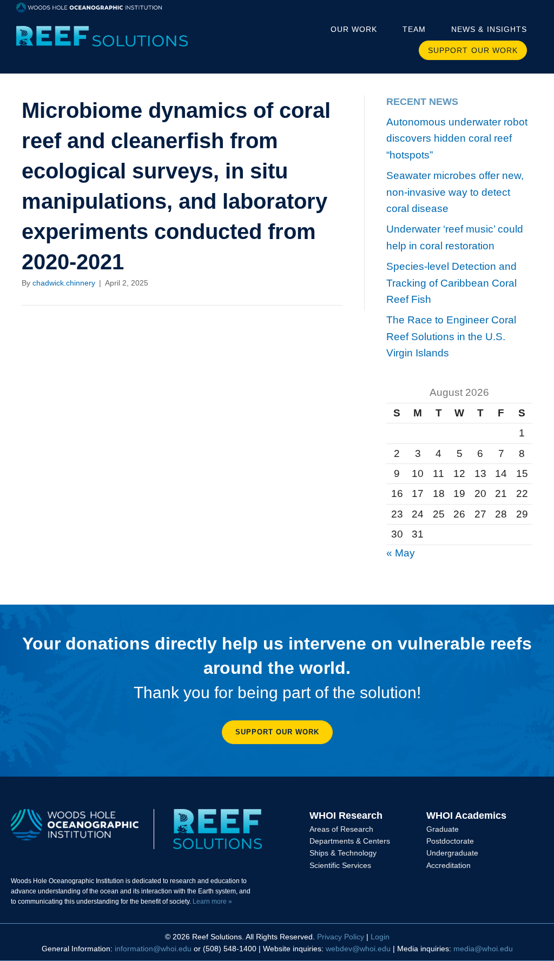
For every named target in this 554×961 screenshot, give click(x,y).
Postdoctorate (450, 841)
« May (400, 553)
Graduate (442, 829)
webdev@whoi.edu (358, 948)
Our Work (354, 29)
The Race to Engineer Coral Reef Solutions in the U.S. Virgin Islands (451, 336)
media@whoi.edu (483, 948)
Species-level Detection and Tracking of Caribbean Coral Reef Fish (451, 283)
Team (414, 29)
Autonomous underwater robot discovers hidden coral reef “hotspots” (456, 138)
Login (380, 936)
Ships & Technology (343, 853)
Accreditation (448, 865)
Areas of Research (341, 829)
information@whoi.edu (153, 948)
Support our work (473, 50)
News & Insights (489, 29)
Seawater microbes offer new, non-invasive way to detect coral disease (455, 192)
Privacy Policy (340, 936)
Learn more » (212, 901)
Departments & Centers (349, 841)
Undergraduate (452, 853)
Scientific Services (340, 865)
